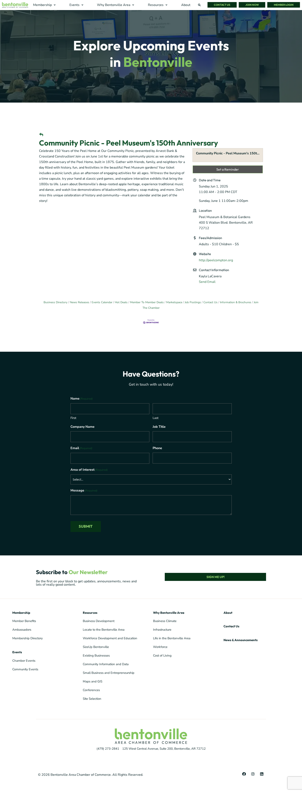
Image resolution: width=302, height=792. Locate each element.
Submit (86, 526)
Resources (90, 613)
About (228, 613)
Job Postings (193, 302)
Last (155, 418)
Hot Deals (121, 302)
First (73, 418)
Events (17, 652)
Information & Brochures (235, 302)
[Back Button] (41, 135)
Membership (21, 613)
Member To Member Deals (147, 302)
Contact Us (210, 302)
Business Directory (55, 302)
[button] (44, 5)
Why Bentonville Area (168, 613)
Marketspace (174, 302)
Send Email (207, 282)
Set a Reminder (227, 169)
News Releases (79, 302)
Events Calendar (102, 302)
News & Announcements (241, 640)
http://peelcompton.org (216, 260)
